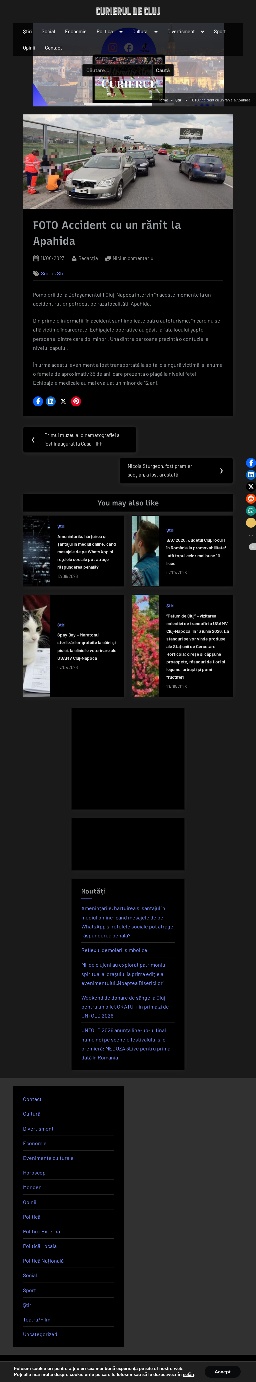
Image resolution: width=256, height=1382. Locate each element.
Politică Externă (41, 1231)
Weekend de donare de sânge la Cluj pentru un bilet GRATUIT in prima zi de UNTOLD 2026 (125, 1006)
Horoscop (34, 1172)
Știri (27, 31)
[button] (38, 401)
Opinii (29, 48)
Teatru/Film (36, 1319)
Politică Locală (40, 1246)
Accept (223, 1371)
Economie (76, 31)
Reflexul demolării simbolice (114, 950)
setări (188, 1374)
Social (48, 31)
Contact (53, 48)
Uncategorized (40, 1334)
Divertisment (181, 31)
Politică (105, 31)
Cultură (140, 31)
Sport (220, 31)
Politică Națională (43, 1260)
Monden (32, 1187)
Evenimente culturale (48, 1158)
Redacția (88, 258)
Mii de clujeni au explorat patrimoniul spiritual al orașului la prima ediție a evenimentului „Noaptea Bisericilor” (124, 973)
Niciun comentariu (133, 259)
